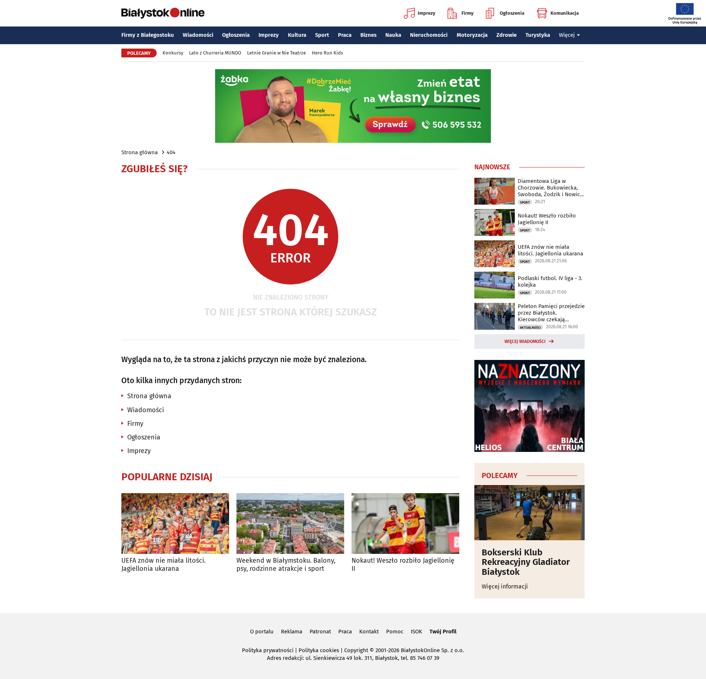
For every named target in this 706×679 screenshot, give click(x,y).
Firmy (467, 13)
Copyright (356, 650)
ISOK (416, 631)
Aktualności (530, 327)
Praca (345, 35)
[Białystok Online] (162, 13)
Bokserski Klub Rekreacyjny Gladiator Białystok (526, 562)
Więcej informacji (505, 586)
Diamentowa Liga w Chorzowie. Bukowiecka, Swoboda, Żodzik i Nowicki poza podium (551, 188)
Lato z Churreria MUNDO (215, 52)
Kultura (297, 35)
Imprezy (426, 13)
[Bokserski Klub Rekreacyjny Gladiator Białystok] (529, 512)
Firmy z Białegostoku (147, 35)
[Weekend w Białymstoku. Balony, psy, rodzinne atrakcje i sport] (290, 523)
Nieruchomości (429, 35)
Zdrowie (506, 35)
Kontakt (369, 631)
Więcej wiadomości (525, 341)
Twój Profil (442, 631)
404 (171, 152)
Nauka (393, 35)
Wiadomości (198, 35)
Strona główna (139, 152)
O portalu (262, 631)
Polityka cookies (319, 650)
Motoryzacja (472, 35)
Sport (322, 35)
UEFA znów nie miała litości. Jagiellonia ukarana (163, 565)
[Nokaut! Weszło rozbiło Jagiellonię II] (405, 523)
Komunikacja (564, 13)
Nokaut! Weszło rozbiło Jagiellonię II (403, 565)
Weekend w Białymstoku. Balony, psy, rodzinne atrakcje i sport (285, 565)
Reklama (291, 631)
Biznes (368, 35)
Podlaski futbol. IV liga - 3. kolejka (550, 281)
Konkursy (173, 52)
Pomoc (394, 631)
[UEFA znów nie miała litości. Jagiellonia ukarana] (175, 523)
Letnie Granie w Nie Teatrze (276, 52)
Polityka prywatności (267, 650)
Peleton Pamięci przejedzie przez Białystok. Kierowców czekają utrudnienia (551, 313)
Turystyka (537, 35)
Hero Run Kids (327, 52)
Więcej (567, 35)
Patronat (320, 631)
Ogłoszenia (512, 13)
